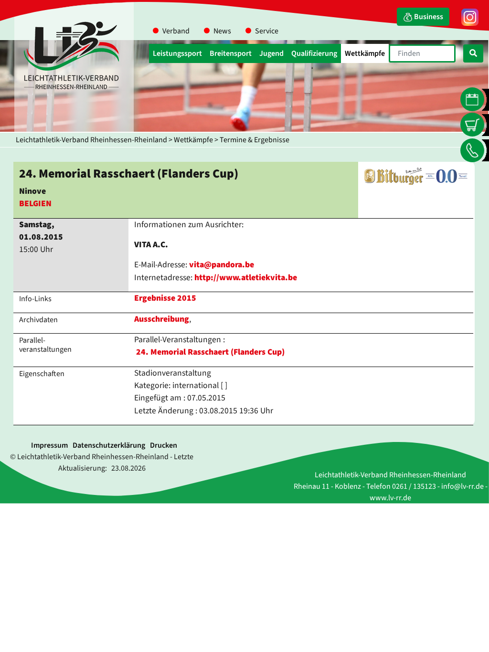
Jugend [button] (271, 53)
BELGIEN (35, 204)
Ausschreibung (161, 319)
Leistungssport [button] (177, 53)
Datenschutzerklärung (109, 445)
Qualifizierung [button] (314, 53)
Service (266, 31)
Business (428, 16)
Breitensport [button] (231, 53)
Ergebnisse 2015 (165, 298)
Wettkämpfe (193, 140)
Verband (176, 31)
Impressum (49, 445)
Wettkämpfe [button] (365, 53)
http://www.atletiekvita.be (245, 278)
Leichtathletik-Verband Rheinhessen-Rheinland (91, 140)
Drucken (163, 445)
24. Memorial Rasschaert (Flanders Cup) (210, 352)
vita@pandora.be (221, 265)
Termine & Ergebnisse (254, 140)
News (222, 31)
